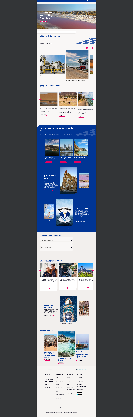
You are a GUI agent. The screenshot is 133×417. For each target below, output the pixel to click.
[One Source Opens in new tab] (47, 410)
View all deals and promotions (48, 315)
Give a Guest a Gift (69, 393)
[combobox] (52, 369)
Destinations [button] (56, 2)
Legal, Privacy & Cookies (68, 405)
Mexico (57, 391)
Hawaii (57, 388)
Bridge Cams (68, 378)
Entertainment (68, 385)
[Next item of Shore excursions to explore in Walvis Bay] (93, 99)
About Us (47, 405)
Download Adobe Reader (77, 407)
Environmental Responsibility (77, 405)
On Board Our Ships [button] (52, 2)
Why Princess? (47, 384)
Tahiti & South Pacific (59, 395)
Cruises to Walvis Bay (48, 189)
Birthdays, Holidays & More (70, 390)
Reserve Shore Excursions (80, 378)
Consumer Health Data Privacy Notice (67, 407)
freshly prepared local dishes (84, 213)
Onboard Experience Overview (70, 380)
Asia (56, 378)
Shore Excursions (58, 398)
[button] (43, 21)
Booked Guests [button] (61, 2)
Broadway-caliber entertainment (79, 214)
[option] (52, 65)
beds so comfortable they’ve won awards (80, 216)
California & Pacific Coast (59, 381)
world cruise (44, 135)
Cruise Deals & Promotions (49, 379)
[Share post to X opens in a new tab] (80, 369)
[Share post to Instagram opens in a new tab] (85, 369)
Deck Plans (68, 377)
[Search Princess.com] (87, 0)
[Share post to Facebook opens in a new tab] (77, 369)
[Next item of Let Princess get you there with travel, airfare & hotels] (93, 270)
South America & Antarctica (60, 394)
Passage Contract (61, 405)
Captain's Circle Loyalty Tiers (49, 385)
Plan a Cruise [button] (47, 2)
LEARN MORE (48, 359)
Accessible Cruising (58, 407)
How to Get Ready (79, 377)
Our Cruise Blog (47, 387)
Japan (57, 390)
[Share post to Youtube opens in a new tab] (82, 369)
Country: (47, 369)
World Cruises (58, 397)
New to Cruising (47, 383)
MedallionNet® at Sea (80, 389)
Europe (57, 385)
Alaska (57, 377)
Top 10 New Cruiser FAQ (48, 388)
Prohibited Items (79, 384)
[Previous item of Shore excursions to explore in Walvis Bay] (40, 99)
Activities (67, 384)
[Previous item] (87, 48)
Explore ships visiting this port (80, 221)
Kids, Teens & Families (69, 387)
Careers (51, 405)
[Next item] (92, 48)
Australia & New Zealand (59, 380)
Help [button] (64, 2)
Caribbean (57, 384)
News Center (55, 405)
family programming (83, 215)
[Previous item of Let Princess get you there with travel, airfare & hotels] (40, 270)
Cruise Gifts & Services (69, 392)
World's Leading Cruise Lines (50, 407)
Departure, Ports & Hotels (80, 380)
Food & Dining (68, 381)
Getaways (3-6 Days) (59, 387)
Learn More (43, 114)
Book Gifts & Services (80, 381)
